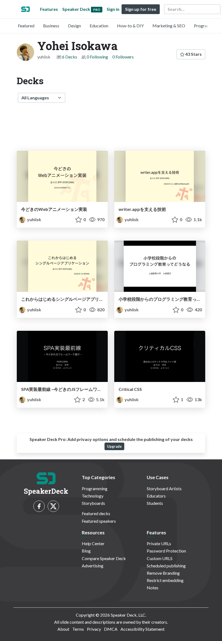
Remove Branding (163, 572)
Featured (26, 25)
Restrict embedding (165, 580)
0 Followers (123, 56)
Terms (78, 629)
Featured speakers (99, 521)
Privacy (94, 629)
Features (49, 9)
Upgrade (114, 446)
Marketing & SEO (168, 25)
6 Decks (69, 56)
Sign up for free (140, 9)
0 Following (97, 56)
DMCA (110, 629)
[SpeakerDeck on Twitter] (53, 506)
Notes (152, 587)
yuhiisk (33, 219)
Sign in (113, 9)
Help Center (93, 543)
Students (155, 503)
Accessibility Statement (142, 629)
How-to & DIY (130, 25)
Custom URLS (159, 558)
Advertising (92, 565)
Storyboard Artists (164, 488)
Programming (207, 25)
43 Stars (193, 54)
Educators (156, 495)
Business (51, 25)
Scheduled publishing (166, 565)
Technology (92, 495)
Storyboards (93, 503)
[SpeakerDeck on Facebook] (39, 506)
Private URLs (159, 543)
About (63, 629)
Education (99, 25)
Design (74, 25)
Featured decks (96, 513)
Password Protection (166, 550)
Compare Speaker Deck (104, 558)
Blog (86, 550)
